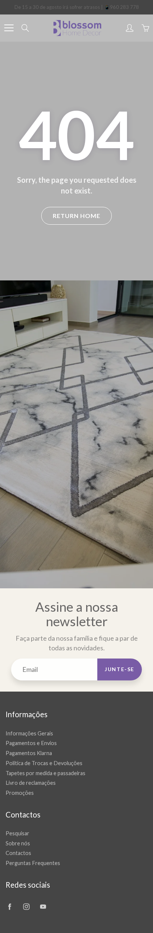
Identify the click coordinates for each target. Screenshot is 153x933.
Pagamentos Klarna (29, 753)
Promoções (20, 793)
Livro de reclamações (31, 783)
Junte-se (119, 669)
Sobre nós (18, 843)
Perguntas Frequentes (33, 863)
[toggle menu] (8, 27)
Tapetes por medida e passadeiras (45, 773)
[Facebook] (9, 906)
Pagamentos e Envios (31, 743)
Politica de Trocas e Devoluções (44, 763)
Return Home (76, 215)
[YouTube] (42, 906)
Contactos (18, 853)
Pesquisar (17, 833)
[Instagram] (26, 906)
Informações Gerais (29, 733)
